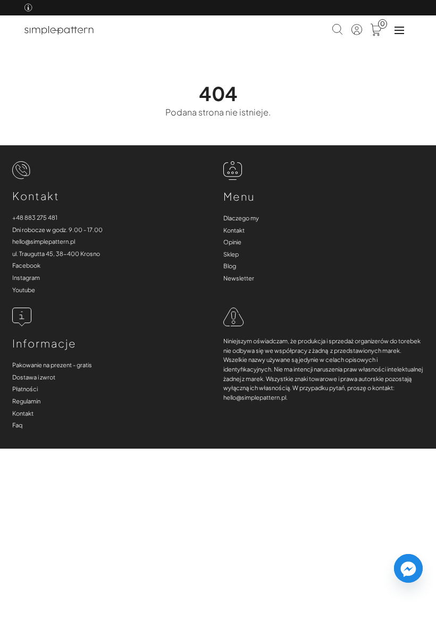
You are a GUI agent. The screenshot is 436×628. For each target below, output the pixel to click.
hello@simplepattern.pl (43, 241)
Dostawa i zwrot (33, 377)
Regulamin (26, 401)
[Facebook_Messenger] (408, 568)
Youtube (23, 289)
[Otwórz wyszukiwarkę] (337, 30)
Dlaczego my (241, 217)
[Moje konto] (356, 30)
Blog (229, 265)
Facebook (26, 265)
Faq (17, 425)
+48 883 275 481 (34, 217)
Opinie (232, 241)
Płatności (25, 388)
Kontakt (234, 230)
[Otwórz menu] (399, 30)
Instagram (26, 277)
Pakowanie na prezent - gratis (52, 364)
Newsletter (238, 278)
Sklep (231, 254)
